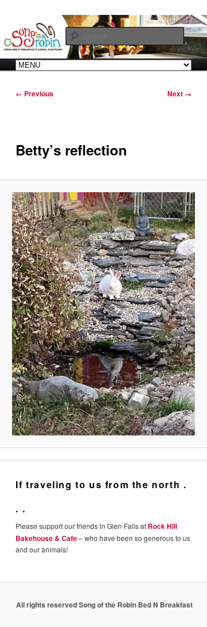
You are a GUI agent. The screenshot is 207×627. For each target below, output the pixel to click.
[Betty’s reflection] (103, 313)
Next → (179, 93)
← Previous (34, 93)
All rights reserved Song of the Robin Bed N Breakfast (104, 604)
